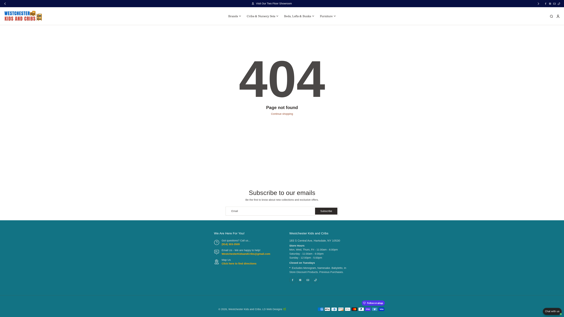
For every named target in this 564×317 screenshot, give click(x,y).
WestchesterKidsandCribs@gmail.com (246, 253)
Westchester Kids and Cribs (244, 309)
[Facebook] (545, 3)
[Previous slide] (5, 3)
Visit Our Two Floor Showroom (274, 3)
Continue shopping (282, 113)
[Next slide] (538, 3)
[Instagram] (550, 3)
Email (234, 211)
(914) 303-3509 (231, 244)
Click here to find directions (239, 263)
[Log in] (558, 16)
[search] (551, 16)
